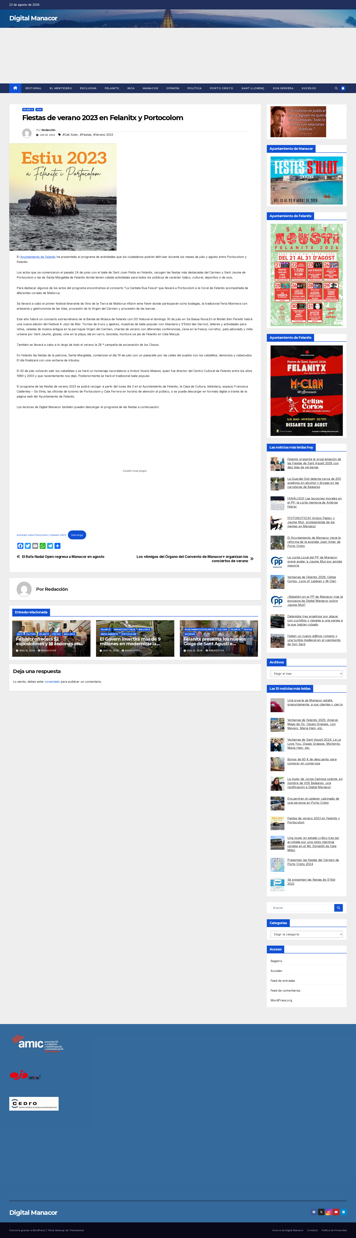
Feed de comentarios (286, 990)
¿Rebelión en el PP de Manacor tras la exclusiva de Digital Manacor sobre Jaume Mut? (315, 601)
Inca (131, 88)
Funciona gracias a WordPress (27, 1230)
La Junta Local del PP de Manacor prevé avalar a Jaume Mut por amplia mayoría (314, 561)
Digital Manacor (33, 18)
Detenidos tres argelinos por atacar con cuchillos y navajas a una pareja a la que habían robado (315, 620)
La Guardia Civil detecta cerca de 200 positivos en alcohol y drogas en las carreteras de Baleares (314, 483)
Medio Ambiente (109, 634)
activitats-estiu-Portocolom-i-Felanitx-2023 (41, 535)
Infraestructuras (124, 629)
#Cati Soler (70, 134)
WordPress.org (281, 1000)
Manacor (150, 88)
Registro (276, 961)
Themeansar (76, 1230)
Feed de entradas (283, 981)
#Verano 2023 (103, 134)
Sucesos (309, 88)
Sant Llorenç (253, 88)
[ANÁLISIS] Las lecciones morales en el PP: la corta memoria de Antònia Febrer (314, 502)
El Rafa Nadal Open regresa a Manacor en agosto (63, 557)
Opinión (172, 88)
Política (194, 88)
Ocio (39, 109)
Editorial (33, 88)
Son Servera (283, 88)
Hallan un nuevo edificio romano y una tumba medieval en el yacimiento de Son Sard (314, 640)
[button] (336, 88)
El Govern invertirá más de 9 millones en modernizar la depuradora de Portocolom (130, 643)
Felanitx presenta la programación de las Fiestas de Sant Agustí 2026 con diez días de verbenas (314, 463)
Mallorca (69, 634)
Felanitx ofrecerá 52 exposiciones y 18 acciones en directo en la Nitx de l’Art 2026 (48, 643)
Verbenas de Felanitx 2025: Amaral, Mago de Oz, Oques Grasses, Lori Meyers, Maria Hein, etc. (313, 724)
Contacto (312, 1230)
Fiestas (56, 634)
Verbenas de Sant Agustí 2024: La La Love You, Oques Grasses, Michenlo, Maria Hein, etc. (314, 744)
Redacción (48, 130)
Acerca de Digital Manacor (288, 1230)
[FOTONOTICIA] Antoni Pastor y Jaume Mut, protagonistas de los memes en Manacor (311, 522)
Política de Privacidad (334, 1230)
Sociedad (190, 634)
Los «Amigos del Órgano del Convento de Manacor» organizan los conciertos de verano (192, 559)
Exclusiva (88, 88)
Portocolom (129, 634)
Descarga (77, 535)
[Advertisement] (178, 56)
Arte (19, 634)
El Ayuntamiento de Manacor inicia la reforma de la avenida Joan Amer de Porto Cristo (314, 542)
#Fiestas (85, 134)
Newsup (60, 1230)
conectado (52, 681)
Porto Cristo (221, 88)
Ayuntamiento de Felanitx (38, 257)
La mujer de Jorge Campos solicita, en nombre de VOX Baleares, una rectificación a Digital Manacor (315, 783)
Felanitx (112, 88)
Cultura (31, 634)
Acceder (277, 971)
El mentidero (61, 88)
